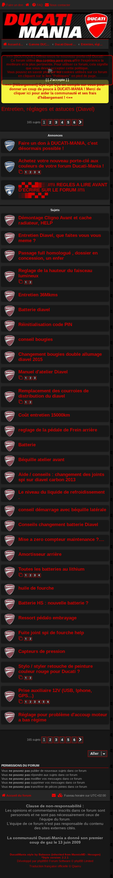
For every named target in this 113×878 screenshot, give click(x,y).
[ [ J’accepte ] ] (57, 80)
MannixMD (78, 854)
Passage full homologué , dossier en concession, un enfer (58, 255)
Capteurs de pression (41, 651)
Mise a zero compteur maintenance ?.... (61, 539)
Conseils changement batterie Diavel (58, 524)
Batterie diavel (34, 309)
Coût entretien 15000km (44, 414)
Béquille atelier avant (41, 459)
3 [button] (56, 122)
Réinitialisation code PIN (45, 324)
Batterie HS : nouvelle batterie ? (53, 602)
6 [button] (74, 122)
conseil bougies (35, 339)
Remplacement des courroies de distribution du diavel (53, 393)
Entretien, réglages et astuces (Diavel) (48, 109)
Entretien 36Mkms (38, 294)
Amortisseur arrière (39, 554)
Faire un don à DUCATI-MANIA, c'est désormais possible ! (58, 146)
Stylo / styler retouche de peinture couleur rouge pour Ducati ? (55, 669)
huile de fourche (36, 588)
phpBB (41, 861)
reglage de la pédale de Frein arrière (57, 429)
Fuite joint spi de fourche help (51, 632)
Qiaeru (76, 866)
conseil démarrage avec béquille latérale (62, 509)
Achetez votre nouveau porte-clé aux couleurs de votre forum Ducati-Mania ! (61, 163)
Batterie (27, 444)
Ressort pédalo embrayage (47, 617)
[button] (80, 122)
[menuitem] (12, 5)
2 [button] (50, 122)
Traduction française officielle (48, 866)
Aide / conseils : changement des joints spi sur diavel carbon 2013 (61, 477)
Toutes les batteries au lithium (51, 569)
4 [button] (62, 122)
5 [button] (68, 122)
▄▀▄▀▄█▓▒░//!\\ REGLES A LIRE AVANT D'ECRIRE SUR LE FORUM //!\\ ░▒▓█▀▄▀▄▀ (62, 190)
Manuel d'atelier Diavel (43, 371)
